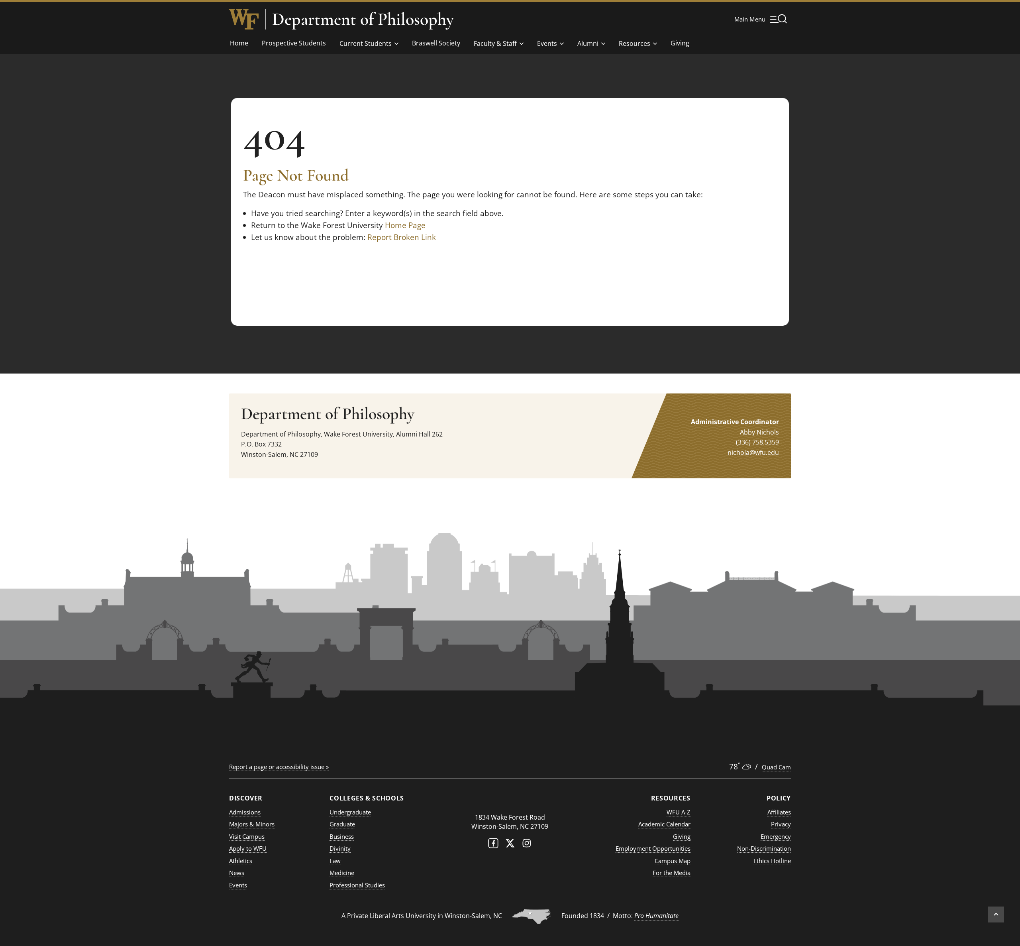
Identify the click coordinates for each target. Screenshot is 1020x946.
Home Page (405, 225)
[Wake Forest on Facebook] (493, 845)
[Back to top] (996, 914)
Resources (634, 43)
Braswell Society (436, 43)
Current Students (365, 43)
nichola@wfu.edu (753, 452)
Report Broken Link (401, 237)
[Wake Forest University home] (244, 19)
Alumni (587, 43)
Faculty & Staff (495, 43)
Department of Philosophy (363, 19)
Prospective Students (294, 43)
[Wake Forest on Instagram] (526, 845)
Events (547, 43)
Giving (680, 43)
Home (239, 43)
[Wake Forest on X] (510, 845)
